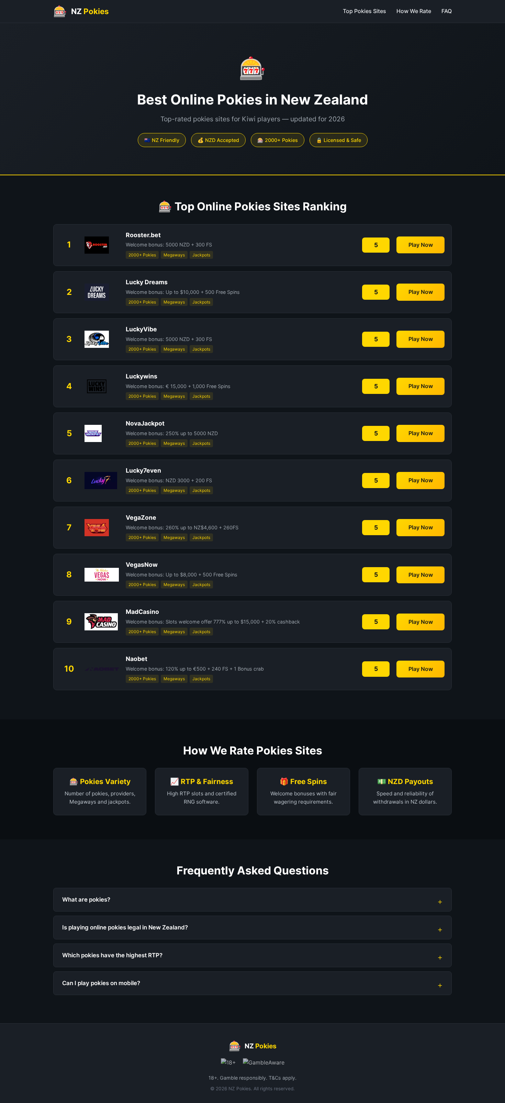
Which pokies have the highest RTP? (112, 955)
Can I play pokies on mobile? (101, 983)
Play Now (420, 244)
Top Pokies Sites (364, 11)
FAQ (446, 11)
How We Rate (413, 11)
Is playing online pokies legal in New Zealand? (125, 927)
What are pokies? (86, 899)
